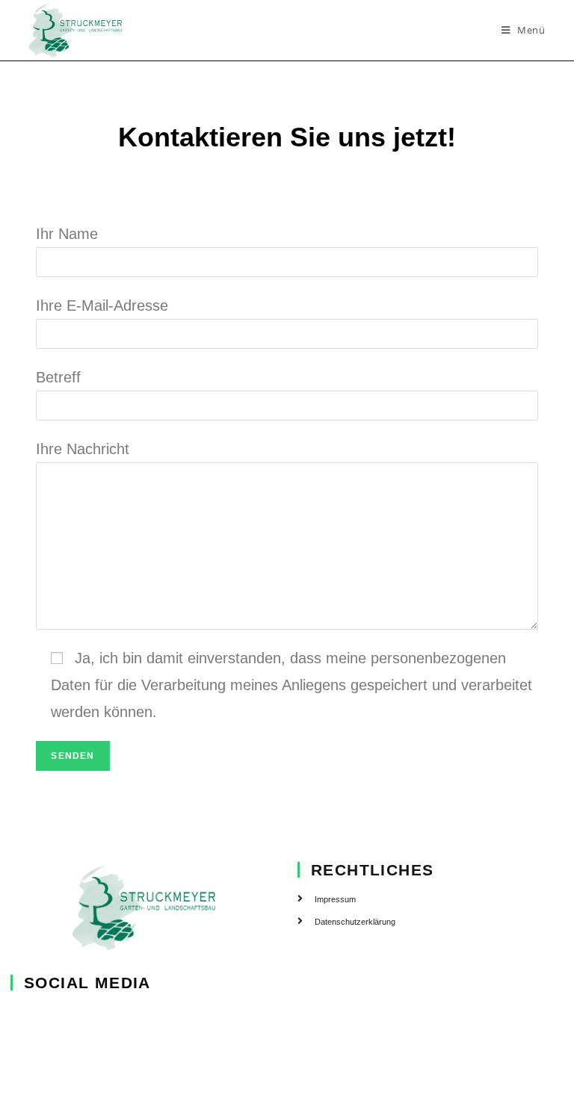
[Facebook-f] (20, 1015)
